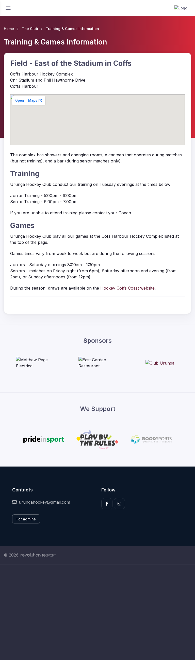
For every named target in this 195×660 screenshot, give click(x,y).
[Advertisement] (97, 612)
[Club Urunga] (159, 362)
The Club (30, 28)
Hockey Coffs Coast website (127, 288)
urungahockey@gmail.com (44, 502)
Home (9, 28)
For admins (26, 519)
